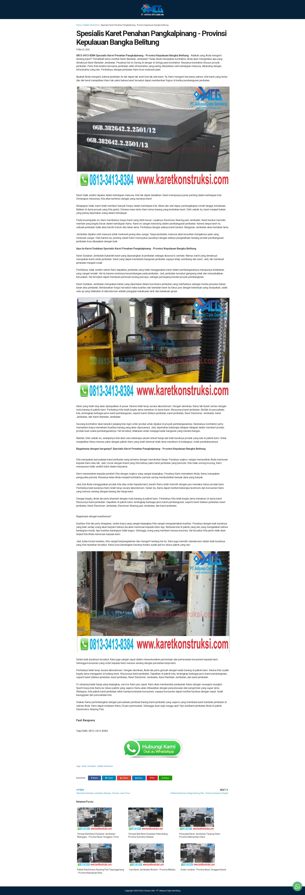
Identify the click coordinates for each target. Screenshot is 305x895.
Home (78, 25)
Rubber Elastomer (91, 25)
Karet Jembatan (89, 766)
